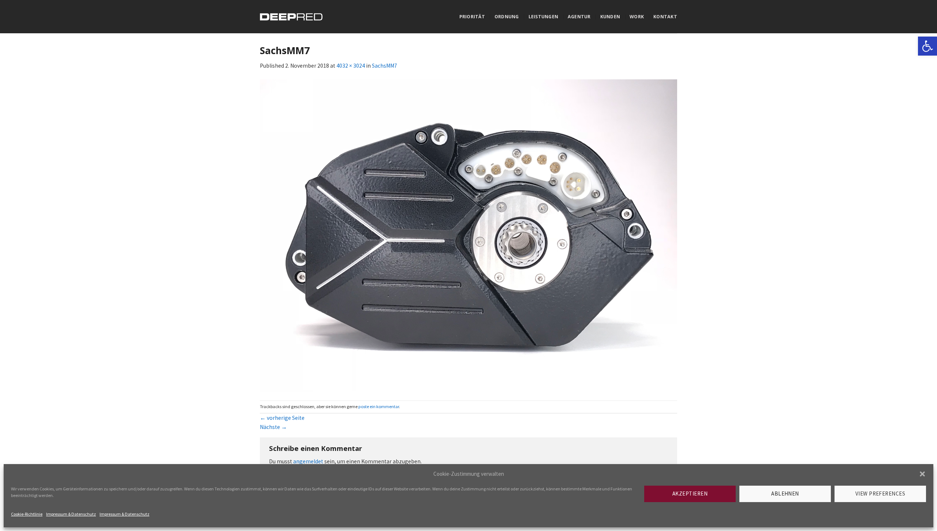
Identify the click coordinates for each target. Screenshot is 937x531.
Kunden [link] (610, 17)
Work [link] (637, 17)
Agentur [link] (579, 17)
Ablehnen (785, 493)
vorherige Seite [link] (282, 417)
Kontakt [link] (665, 17)
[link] (927, 46)
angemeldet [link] (308, 461)
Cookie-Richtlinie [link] (26, 514)
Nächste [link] (273, 426)
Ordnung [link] (506, 17)
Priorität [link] (472, 17)
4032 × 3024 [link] (350, 65)
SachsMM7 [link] (384, 65)
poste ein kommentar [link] (378, 406)
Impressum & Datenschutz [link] (71, 514)
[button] (922, 474)
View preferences (880, 493)
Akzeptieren (690, 493)
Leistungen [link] (543, 17)
